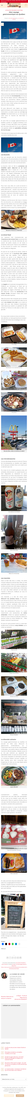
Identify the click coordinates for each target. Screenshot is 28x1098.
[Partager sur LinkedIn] (20, 958)
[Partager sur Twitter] (12, 958)
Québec (22, 967)
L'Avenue (6, 967)
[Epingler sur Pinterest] (18, 958)
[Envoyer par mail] (15, 958)
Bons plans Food (18, 10)
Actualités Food (9, 10)
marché (10, 967)
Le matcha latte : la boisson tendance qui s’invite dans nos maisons (15, 1069)
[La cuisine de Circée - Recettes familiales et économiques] (14, 5)
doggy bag (22, 964)
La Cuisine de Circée (18, 19)
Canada (17, 964)
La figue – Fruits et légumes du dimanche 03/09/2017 (21, 997)
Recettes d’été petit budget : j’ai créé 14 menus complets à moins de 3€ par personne (16, 1064)
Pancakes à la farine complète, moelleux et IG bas (13, 1052)
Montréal (14, 967)
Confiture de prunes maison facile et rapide (15, 1048)
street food (16, 968)
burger (13, 964)
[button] (2, 5)
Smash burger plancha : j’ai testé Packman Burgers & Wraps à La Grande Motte (14, 1058)
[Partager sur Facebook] (10, 958)
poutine (18, 967)
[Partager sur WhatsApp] (7, 958)
